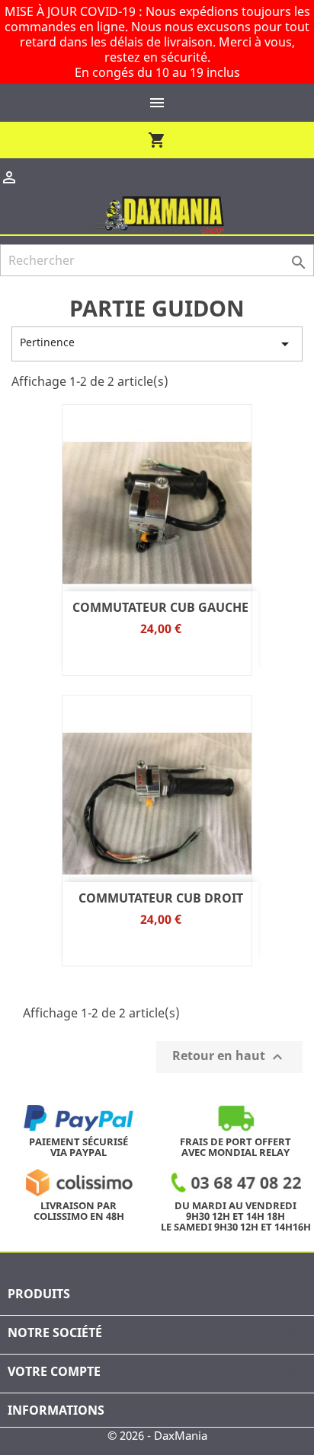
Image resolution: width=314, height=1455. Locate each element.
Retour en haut (229, 1056)
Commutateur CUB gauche (160, 607)
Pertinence (157, 344)
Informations (56, 1410)
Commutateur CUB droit (160, 898)
